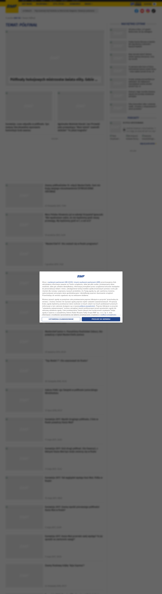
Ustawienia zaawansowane (61, 319)
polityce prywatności (87, 306)
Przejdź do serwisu (101, 319)
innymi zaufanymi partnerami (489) (87, 282)
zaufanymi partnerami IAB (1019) (60, 282)
